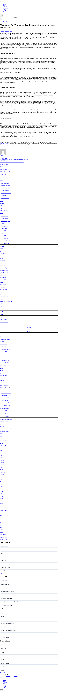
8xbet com (2, 287)
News (4, 5)
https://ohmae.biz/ (4, 397)
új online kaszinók (5, 588)
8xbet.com (2, 265)
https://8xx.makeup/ (4, 431)
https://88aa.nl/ (3, 319)
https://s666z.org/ (4, 270)
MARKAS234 (3, 510)
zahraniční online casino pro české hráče (10, 601)
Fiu (0, 1)
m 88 (1, 263)
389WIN (2, 474)
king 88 (1, 201)
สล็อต (2, 652)
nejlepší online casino (6, 627)
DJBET (1, 467)
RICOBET (2, 472)
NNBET (2, 460)
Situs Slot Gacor (3, 169)
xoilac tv (29, 325)
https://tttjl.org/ (4, 223)
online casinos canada (5, 339)
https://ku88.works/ (5, 416)
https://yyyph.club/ (5, 243)
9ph (1, 501)
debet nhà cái (3, 370)
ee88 (1, 457)
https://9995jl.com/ (5, 235)
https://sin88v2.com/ (5, 349)
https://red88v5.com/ (4, 408)
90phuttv (2, 426)
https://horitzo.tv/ (4, 400)
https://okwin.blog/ (5, 567)
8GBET (2, 465)
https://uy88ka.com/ (5, 183)
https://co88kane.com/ (5, 185)
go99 (1, 433)
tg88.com (3, 560)
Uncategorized (6, 21)
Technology (5, 8)
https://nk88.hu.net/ (5, 360)
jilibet (1, 489)
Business (5, 6)
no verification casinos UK (7, 620)
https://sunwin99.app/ (5, 405)
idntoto (1, 529)
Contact (4, 11)
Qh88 (1, 251)
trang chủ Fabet (3, 375)
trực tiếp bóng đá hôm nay (6, 419)
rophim (1, 258)
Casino (4, 10)
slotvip (1, 498)
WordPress (8, 676)
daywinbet (3, 648)
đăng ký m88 (3, 284)
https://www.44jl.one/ (5, 221)
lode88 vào (2, 373)
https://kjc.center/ (4, 539)
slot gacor (2, 246)
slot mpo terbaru (5, 663)
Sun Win (2, 341)
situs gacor (2, 260)
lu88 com (2, 380)
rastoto (1, 436)
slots (2, 553)
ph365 (1, 493)
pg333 (1, 477)
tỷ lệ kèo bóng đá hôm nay (6, 301)
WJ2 (1, 484)
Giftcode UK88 (3, 366)
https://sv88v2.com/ (5, 351)
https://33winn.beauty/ (5, 171)
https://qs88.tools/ (4, 362)
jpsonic (1, 532)
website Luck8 (3, 344)
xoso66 (1, 455)
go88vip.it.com (3, 304)
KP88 (1, 448)
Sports (4, 9)
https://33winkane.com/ (6, 193)
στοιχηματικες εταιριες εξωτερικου (9, 630)
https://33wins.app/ (4, 322)
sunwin (1, 503)
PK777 (1, 469)
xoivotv (1, 424)
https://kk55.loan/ (4, 164)
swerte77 (2, 491)
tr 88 (1, 255)
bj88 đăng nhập (3, 267)
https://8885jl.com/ (5, 230)
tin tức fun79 (3, 441)
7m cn (2, 616)
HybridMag (15, 676)
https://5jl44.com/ (4, 233)
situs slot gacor (3, 336)
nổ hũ (1, 180)
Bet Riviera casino (4, 166)
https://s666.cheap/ (4, 272)
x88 (1, 317)
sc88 (1, 505)
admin (2, 31)
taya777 (2, 479)
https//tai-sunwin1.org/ (5, 387)
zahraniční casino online (6, 598)
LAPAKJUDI (3, 410)
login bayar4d (3, 534)
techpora (2, 203)
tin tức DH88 (3, 445)
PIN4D (2, 659)
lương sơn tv (4, 550)
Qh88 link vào (3, 253)
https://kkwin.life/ (5, 570)
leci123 (1, 306)
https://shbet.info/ (4, 143)
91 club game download (5, 429)
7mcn (2, 595)
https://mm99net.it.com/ (6, 177)
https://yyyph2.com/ (5, 240)
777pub (1, 486)
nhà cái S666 (3, 275)
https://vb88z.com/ (4, 378)
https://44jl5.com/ (4, 210)
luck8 (1, 450)
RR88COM (2, 672)
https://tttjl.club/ (4, 226)
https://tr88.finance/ (5, 358)
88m (1, 453)
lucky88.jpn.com (3, 385)
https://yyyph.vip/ (4, 238)
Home (4, 4)
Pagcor (1, 481)
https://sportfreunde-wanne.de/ (7, 402)
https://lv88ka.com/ (5, 190)
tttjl (0, 292)
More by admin (3, 156)
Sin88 (1, 368)
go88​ (1, 205)
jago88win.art (3, 354)
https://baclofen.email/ (5, 395)
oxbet (1, 382)
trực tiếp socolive (4, 421)
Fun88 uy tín (3, 346)
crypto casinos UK (5, 584)
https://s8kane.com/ (5, 188)
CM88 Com (3, 174)
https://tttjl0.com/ (4, 228)
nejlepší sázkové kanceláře (7, 623)
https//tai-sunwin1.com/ (5, 390)
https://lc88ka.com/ (5, 198)
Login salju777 (3, 537)
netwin (1, 248)
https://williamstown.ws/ (6, 393)
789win (1, 208)
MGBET (2, 438)
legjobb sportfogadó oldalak (7, 591)
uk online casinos (5, 634)
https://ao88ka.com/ (5, 195)
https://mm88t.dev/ (4, 296)
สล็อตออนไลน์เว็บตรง (6, 656)
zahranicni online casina (6, 605)
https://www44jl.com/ (5, 218)
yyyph (1, 299)
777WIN (2, 462)
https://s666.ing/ (3, 277)
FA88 (1, 213)
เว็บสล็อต (3, 666)
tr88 (2, 557)
